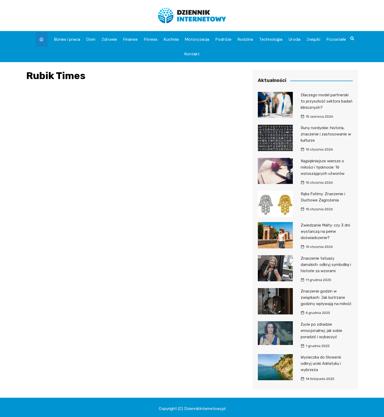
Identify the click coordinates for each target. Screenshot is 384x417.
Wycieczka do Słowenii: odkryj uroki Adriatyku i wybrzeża (321, 363)
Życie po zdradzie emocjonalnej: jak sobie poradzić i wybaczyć (321, 330)
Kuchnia (171, 39)
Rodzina (245, 39)
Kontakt (192, 54)
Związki (313, 39)
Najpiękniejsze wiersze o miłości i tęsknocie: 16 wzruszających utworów (323, 167)
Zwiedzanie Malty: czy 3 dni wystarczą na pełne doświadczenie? (325, 231)
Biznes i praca (67, 39)
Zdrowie (109, 39)
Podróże (223, 39)
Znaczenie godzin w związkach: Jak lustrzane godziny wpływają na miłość (326, 297)
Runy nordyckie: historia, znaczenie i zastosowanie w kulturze (326, 134)
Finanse (130, 39)
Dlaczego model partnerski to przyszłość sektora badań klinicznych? (326, 101)
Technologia (270, 39)
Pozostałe (336, 39)
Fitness (151, 39)
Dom (90, 39)
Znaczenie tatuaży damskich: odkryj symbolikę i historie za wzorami (326, 264)
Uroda (294, 39)
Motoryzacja (197, 39)
